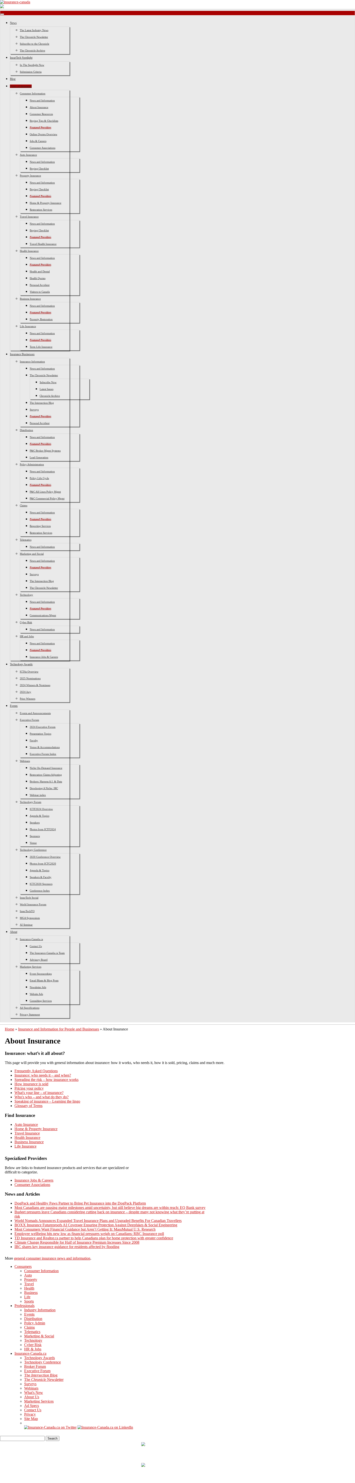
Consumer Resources (41, 114)
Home (9, 1029)
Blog (12, 79)
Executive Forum (29, 719)
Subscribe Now (48, 382)
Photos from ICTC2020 (43, 863)
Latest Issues (46, 389)
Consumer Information (32, 93)
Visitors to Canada (40, 291)
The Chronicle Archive (32, 50)
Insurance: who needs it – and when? (42, 1075)
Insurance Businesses (22, 354)
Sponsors (35, 836)
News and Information (42, 100)
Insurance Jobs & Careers (44, 656)
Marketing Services (30, 966)
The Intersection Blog (42, 402)
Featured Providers (40, 127)
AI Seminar (26, 924)
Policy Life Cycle (39, 478)
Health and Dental (40, 271)
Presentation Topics (40, 733)
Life (27, 1297)
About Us (31, 1397)
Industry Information (40, 1310)
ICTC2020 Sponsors (41, 883)
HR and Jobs (27, 636)
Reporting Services (40, 526)
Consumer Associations (42, 147)
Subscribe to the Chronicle (34, 43)
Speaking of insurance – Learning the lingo (47, 1101)
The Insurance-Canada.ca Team (47, 952)
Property (30, 1279)
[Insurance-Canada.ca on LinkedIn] (105, 1427)
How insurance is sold (31, 1084)
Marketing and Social (32, 553)
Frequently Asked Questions (36, 1071)
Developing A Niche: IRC (44, 788)
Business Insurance (30, 298)
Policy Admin (34, 1323)
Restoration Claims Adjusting (46, 774)
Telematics (25, 539)
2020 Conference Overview (45, 856)
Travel (29, 1284)
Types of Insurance (21, 86)
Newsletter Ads (38, 987)
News (13, 23)
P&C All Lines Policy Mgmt (45, 491)
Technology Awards (21, 664)
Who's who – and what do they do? (41, 1097)
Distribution (26, 430)
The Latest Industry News (34, 30)
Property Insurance (30, 175)
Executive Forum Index (43, 753)
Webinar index (38, 795)
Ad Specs (31, 1406)
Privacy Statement (30, 1014)
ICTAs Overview (29, 671)
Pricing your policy (29, 1088)
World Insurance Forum (33, 904)
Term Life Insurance (41, 346)
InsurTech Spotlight (21, 57)
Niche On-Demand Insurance (46, 767)
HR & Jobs (32, 1349)
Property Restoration (41, 319)
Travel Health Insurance (43, 243)
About (13, 932)
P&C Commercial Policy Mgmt (47, 498)
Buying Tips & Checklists (44, 120)
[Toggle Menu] (2, 14)
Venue (33, 842)
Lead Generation (39, 457)
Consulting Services (41, 1000)
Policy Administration (32, 464)
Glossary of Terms (28, 1106)
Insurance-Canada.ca (31, 939)
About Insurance (39, 107)
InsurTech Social (29, 897)
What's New (33, 1393)
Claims (23, 505)
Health (29, 1288)
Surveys (34, 409)
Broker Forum (35, 1366)
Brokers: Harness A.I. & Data (46, 781)
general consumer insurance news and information (52, 1258)
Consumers (23, 1266)
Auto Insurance (28, 154)
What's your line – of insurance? (39, 1093)
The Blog (40, 1375)
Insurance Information (32, 361)
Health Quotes (37, 278)
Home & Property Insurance (45, 202)
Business (31, 1293)
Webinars (25, 760)
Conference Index (40, 890)
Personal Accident (40, 285)
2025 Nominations (30, 678)
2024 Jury (25, 691)
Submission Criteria (31, 71)
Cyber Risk (26, 622)
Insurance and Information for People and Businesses (58, 1029)
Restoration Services (41, 209)
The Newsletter (44, 1379)
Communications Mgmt (43, 615)
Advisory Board (39, 959)
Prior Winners (27, 698)
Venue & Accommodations (45, 747)
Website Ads (36, 994)
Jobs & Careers (38, 141)
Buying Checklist (39, 168)
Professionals (24, 1306)
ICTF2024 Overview (41, 809)
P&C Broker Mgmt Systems (45, 450)
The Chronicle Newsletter (34, 36)
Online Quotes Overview (43, 134)
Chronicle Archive (50, 395)
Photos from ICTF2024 (43, 829)
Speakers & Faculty (40, 877)
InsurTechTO (27, 911)
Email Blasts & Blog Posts (44, 980)
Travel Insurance (29, 216)
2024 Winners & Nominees (35, 685)
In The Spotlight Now (32, 65)
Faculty (34, 740)
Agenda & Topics (39, 815)
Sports (29, 1301)
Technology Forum (30, 802)
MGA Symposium (30, 917)
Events (14, 706)
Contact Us (36, 946)
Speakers (35, 822)
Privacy (30, 1414)
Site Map (31, 1419)
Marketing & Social (39, 1336)
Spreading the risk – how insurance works (46, 1080)
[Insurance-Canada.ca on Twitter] (50, 1427)
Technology (26, 594)
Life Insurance (28, 326)
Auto (28, 1275)
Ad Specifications (29, 1007)
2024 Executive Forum (43, 726)
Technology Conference (33, 849)
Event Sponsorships (41, 973)
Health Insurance (29, 250)
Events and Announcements (35, 713)
